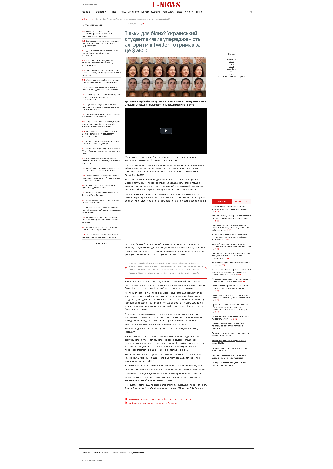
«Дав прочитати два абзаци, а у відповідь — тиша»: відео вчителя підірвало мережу (101, 81)
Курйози (189, 12)
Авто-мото (133, 12)
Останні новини (92, 25)
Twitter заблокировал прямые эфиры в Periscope (152, 402)
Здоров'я (155, 12)
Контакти (96, 452)
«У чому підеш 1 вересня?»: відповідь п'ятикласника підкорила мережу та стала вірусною (100, 219)
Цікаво (199, 12)
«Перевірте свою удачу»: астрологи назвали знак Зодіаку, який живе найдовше (100, 88)
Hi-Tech (114, 12)
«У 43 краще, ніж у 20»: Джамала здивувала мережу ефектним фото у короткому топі (97, 62)
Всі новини (101, 243)
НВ (126, 392)
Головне (86, 12)
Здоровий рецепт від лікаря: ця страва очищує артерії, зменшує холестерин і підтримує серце (100, 43)
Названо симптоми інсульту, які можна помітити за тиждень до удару (100, 142)
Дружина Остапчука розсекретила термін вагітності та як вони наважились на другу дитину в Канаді (100, 106)
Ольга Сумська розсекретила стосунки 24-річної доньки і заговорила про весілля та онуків (101, 151)
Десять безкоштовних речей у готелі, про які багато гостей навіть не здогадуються (100, 53)
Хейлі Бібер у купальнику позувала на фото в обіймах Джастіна (100, 194)
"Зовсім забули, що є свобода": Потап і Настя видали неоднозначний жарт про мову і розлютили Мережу (101, 177)
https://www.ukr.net (136, 452)
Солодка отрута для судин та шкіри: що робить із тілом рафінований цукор (101, 228)
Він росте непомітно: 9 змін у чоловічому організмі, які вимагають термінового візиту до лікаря (97, 33)
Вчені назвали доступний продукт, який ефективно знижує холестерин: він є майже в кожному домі (101, 72)
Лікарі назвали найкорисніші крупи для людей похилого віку (100, 201)
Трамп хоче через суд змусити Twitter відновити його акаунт (159, 399)
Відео (179, 12)
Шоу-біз (145, 12)
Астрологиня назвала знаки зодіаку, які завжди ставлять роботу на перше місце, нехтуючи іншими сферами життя (101, 124)
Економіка (101, 12)
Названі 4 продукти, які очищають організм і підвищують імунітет (98, 186)
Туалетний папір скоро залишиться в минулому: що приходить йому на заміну (100, 235)
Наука (123, 12)
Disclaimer (86, 452)
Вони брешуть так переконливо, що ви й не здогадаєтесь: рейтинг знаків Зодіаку (101, 169)
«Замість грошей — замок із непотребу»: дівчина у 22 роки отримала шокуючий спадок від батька (101, 97)
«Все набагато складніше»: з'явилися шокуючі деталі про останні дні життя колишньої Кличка (99, 133)
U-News (84, 19)
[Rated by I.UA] (87, 465)
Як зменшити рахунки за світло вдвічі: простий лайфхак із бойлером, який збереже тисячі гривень (101, 209)
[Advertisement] (166, 224)
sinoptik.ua (241, 76)
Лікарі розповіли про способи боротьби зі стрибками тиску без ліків (101, 115)
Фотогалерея (168, 12)
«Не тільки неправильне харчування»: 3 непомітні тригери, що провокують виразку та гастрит (101, 160)
